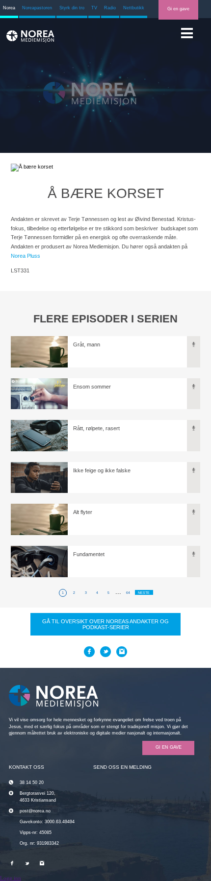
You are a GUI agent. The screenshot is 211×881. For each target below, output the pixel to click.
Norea (9, 7)
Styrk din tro (71, 7)
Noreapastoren (37, 7)
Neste (144, 592)
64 (128, 592)
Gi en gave (178, 8)
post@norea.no (35, 810)
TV (94, 7)
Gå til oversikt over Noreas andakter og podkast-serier (105, 624)
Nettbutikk (133, 7)
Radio (110, 7)
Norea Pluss (25, 256)
